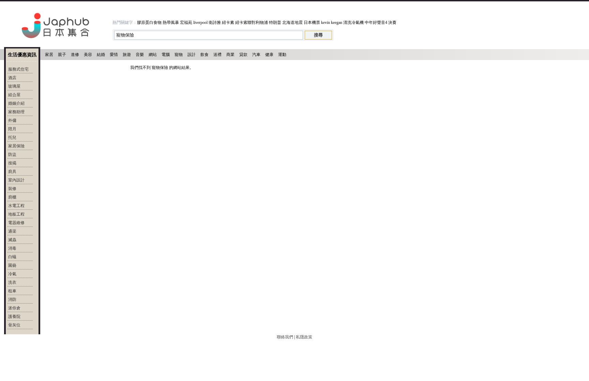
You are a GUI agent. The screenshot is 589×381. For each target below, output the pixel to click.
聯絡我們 (285, 337)
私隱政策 (304, 337)
